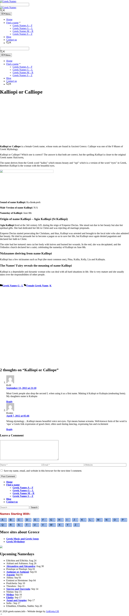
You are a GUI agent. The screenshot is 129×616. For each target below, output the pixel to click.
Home (9, 19)
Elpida (9, 597)
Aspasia (10, 574)
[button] (1, 614)
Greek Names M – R (23, 31)
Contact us (11, 39)
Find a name (12, 22)
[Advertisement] (64, 120)
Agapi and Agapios (16, 600)
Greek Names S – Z (22, 34)
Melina (10, 594)
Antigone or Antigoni (17, 572)
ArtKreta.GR (52, 611)
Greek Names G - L (13, 285)
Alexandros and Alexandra (20, 566)
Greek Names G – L (23, 28)
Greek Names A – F (22, 25)
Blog (8, 37)
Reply (9, 401)
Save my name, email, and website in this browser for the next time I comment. (43, 470)
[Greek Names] (8, 7)
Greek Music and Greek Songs (22, 538)
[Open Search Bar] (2, 10)
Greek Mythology (15, 541)
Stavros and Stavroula (18, 589)
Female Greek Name (37, 285)
